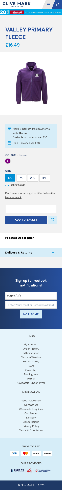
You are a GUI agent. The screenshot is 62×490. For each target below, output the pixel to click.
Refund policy (31, 361)
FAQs (31, 366)
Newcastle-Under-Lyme (31, 383)
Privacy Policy (31, 426)
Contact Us (31, 405)
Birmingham (31, 374)
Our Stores (31, 413)
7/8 (21, 178)
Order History (31, 348)
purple (7, 161)
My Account (31, 344)
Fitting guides (31, 353)
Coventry (31, 370)
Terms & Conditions (31, 430)
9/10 (32, 178)
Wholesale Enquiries (31, 409)
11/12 (44, 178)
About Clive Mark (31, 400)
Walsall (31, 378)
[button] (48, 4)
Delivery (31, 417)
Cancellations (31, 422)
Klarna (23, 133)
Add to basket (26, 219)
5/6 (10, 178)
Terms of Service (31, 357)
